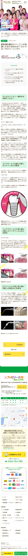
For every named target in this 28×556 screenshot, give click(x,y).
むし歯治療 (6, 509)
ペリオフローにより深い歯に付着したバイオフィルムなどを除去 (14, 77)
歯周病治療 (19, 509)
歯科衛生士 (6, 533)
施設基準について (5, 543)
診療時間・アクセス (8, 502)
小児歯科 (18, 512)
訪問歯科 (18, 533)
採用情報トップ (7, 530)
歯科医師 (18, 530)
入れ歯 (17, 515)
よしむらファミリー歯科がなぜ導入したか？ (14, 69)
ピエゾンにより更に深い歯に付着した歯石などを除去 (14, 81)
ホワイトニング (20, 518)
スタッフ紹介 (19, 500)
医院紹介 (5, 500)
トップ (4, 497)
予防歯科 (5, 512)
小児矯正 (5, 520)
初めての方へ (19, 497)
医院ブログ (19, 502)
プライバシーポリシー (6, 544)
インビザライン (20, 520)
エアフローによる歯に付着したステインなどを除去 (14, 73)
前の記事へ (8, 354)
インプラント (6, 523)
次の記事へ (19, 345)
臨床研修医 (6, 536)
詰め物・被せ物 (7, 515)
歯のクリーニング (7, 518)
